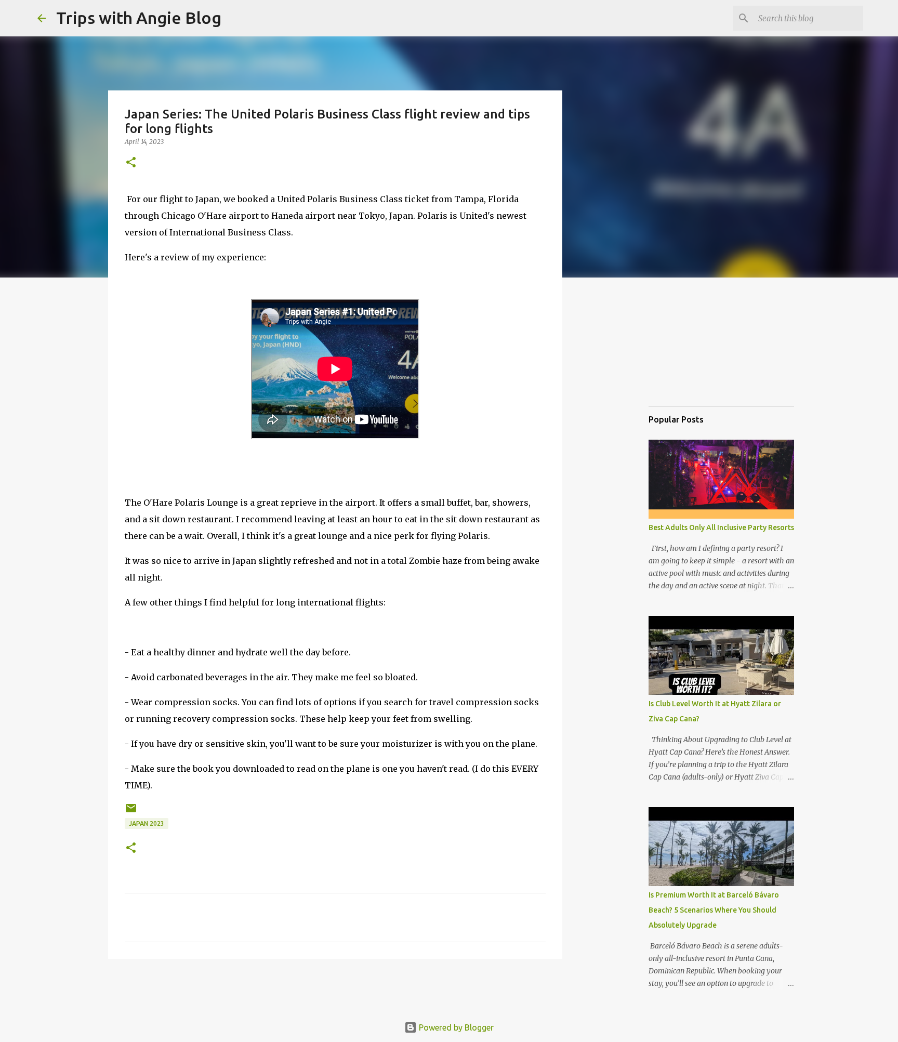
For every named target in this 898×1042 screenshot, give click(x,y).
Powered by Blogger (455, 1027)
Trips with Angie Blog (138, 17)
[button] (131, 163)
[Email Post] (131, 812)
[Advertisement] (700, 345)
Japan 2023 (146, 823)
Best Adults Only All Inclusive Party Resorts (721, 527)
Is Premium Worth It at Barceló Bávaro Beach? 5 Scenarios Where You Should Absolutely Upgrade (714, 910)
